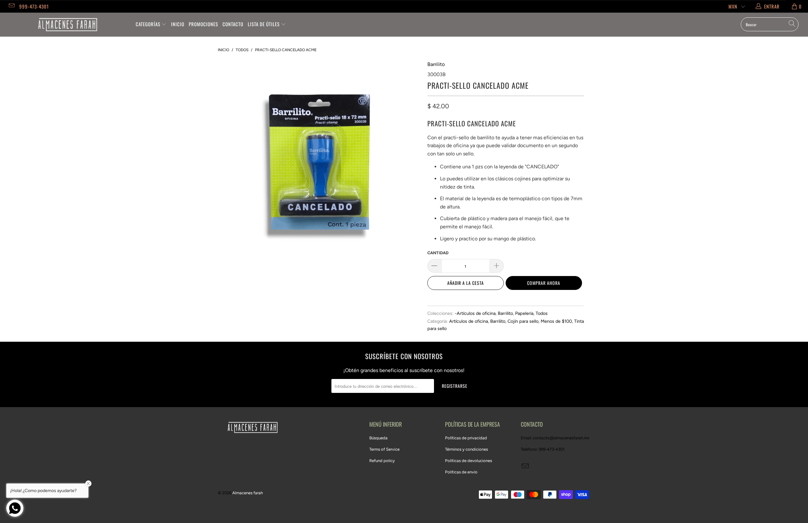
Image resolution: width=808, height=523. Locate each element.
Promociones (203, 24)
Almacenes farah (247, 492)
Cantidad (438, 252)
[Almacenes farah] (67, 24)
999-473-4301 (34, 6)
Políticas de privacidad (466, 438)
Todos (542, 313)
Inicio (177, 24)
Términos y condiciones (466, 449)
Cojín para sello (523, 321)
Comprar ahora (543, 283)
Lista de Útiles (264, 24)
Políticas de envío (461, 472)
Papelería (524, 313)
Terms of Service (384, 449)
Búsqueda (378, 438)
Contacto (233, 24)
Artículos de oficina (468, 321)
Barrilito (436, 64)
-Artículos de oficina (475, 313)
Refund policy (382, 460)
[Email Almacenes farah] (11, 6)
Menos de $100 (556, 321)
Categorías (149, 24)
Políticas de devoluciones (468, 460)
